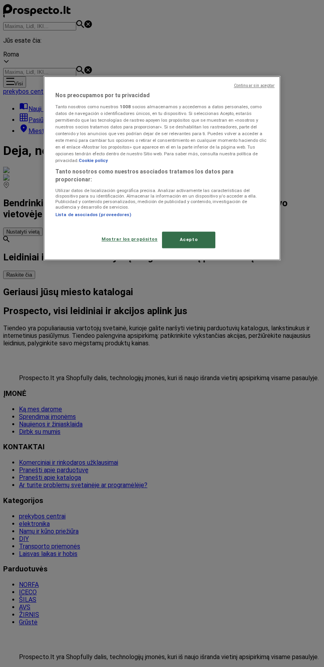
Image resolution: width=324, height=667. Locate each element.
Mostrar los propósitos (130, 239)
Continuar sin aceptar (254, 86)
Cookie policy (93, 161)
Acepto (189, 239)
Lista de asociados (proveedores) (93, 214)
